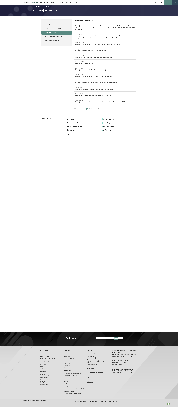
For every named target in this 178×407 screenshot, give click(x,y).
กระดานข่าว (90, 350)
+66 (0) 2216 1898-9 (121, 362)
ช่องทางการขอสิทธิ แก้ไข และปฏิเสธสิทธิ (96, 376)
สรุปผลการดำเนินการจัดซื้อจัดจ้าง (52, 40)
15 (96, 108)
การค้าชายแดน (43, 355)
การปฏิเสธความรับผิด (92, 365)
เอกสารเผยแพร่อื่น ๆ (45, 385)
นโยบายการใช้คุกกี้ (91, 358)
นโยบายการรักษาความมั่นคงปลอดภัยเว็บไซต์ (96, 362)
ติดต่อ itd (66, 381)
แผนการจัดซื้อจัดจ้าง (49, 21)
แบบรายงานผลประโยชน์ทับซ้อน (51, 44)
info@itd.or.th (119, 364)
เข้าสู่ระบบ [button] (168, 2)
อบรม (41, 366)
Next (99, 108)
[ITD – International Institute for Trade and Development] (11, 2)
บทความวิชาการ (44, 378)
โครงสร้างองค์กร (108, 119)
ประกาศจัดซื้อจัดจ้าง (49, 25)
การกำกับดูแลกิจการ (109, 123)
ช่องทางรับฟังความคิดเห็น (70, 385)
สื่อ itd (42, 383)
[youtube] (145, 2)
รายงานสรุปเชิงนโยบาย (46, 376)
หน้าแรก (26, 2)
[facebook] (141, 2)
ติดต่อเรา (75, 2)
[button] (175, 2)
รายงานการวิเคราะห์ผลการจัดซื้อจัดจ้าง (53, 36)
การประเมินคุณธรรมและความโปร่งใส (77, 127)
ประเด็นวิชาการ (44, 2)
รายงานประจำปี (44, 381)
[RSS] (126, 394)
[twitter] (148, 2)
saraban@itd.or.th (128, 372)
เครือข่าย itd (67, 371)
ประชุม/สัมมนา (43, 368)
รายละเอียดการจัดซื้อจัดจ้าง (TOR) (52, 29)
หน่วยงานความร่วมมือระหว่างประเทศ (72, 374)
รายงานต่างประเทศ (45, 379)
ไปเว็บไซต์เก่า (90, 382)
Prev (75, 108)
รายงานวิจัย (43, 374)
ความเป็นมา (70, 119)
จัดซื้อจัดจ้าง (107, 130)
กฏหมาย (69, 134)
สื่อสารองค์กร (71, 130)
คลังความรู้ (68, 2)
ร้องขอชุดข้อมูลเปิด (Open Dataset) (73, 393)
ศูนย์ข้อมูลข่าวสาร (108, 127)
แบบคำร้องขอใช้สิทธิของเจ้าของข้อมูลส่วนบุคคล (74, 389)
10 (89, 108)
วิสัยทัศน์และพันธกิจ (73, 123)
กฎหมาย (66, 367)
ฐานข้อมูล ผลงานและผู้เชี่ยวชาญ (95, 372)
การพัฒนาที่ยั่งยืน (44, 356)
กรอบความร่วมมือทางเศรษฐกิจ (47, 358)
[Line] (168, 404)
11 (91, 108)
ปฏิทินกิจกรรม (43, 364)
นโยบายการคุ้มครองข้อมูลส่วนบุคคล (95, 360)
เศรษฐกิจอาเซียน (44, 353)
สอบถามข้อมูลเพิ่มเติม (69, 392)
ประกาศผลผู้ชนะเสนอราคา (50, 32)
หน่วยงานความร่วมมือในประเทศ (71, 375)
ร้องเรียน (66, 383)
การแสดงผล (155, 2)
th (161, 2)
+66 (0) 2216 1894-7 (122, 361)
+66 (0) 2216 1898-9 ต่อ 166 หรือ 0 (126, 371)
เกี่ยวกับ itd (34, 2)
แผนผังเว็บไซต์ (90, 368)
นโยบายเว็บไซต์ (91, 354)
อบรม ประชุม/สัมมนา (56, 2)
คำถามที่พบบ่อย (67, 387)
